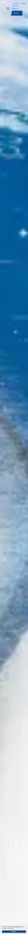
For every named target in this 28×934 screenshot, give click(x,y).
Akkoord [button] (14, 931)
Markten (15, 8)
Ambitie (23, 3)
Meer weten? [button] (10, 928)
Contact (16, 13)
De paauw (15, 3)
